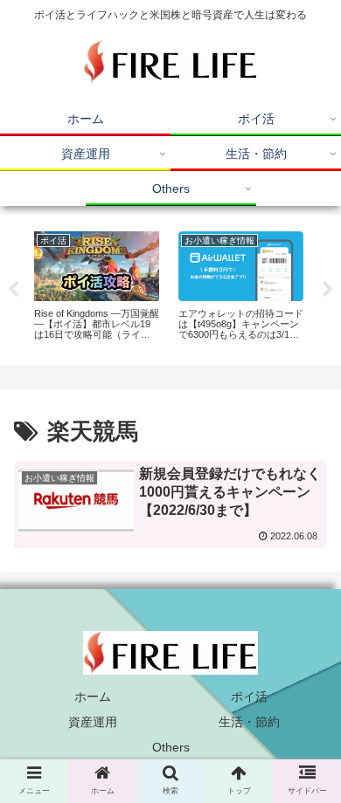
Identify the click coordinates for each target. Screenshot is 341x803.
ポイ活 (249, 696)
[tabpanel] (97, 286)
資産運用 (92, 722)
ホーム (92, 696)
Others (171, 747)
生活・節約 (249, 722)
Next (328, 290)
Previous (13, 290)
